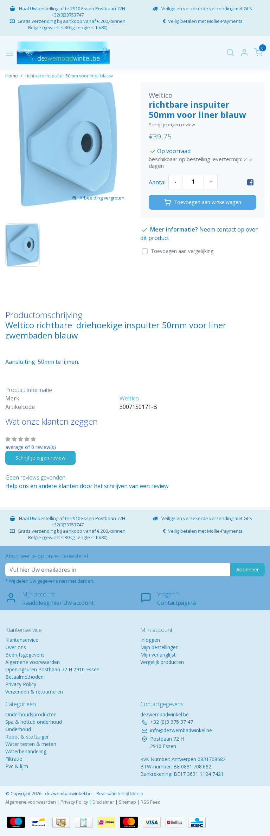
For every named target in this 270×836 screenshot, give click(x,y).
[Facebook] (250, 182)
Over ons (15, 647)
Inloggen (150, 639)
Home (11, 75)
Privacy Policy (20, 684)
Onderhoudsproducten (31, 714)
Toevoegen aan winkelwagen (207, 202)
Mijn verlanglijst (158, 654)
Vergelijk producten (162, 662)
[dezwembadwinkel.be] (63, 53)
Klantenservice (21, 639)
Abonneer (247, 569)
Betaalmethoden (24, 676)
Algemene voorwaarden (32, 662)
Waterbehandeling (25, 751)
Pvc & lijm (16, 766)
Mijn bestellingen (159, 647)
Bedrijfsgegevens (25, 654)
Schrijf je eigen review (172, 124)
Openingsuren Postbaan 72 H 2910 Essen (52, 669)
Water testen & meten (30, 744)
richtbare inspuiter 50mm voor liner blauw (69, 75)
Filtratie (13, 758)
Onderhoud (18, 729)
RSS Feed (151, 802)
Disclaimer (103, 802)
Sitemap (127, 802)
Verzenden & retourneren (34, 691)
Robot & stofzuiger (27, 736)
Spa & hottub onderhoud (33, 721)
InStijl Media (130, 793)
